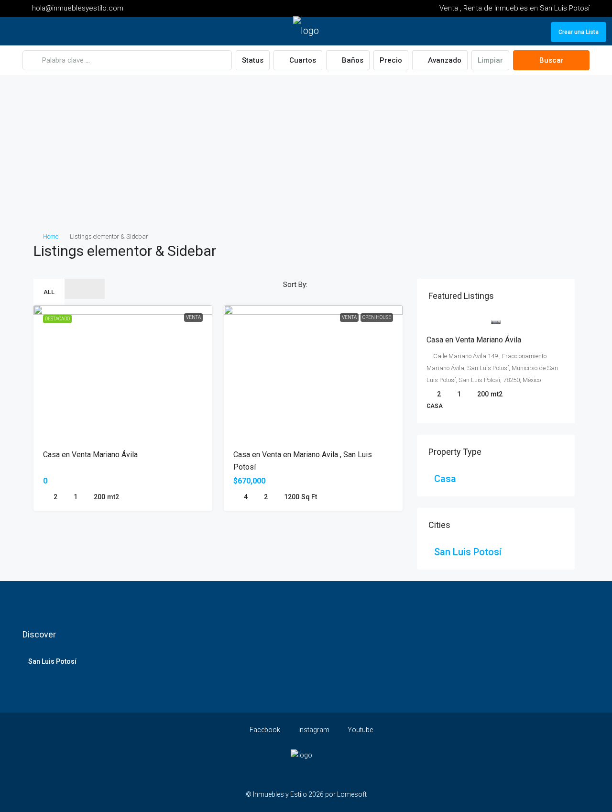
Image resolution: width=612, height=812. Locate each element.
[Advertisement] (306, 159)
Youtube (359, 730)
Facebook (264, 730)
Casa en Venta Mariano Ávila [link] (90, 454)
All (49, 292)
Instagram (313, 730)
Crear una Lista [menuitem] (578, 32)
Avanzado (443, 60)
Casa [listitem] (445, 478)
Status (252, 60)
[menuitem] (536, 32)
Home (50, 236)
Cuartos (301, 60)
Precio (391, 60)
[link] (496, 320)
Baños (351, 60)
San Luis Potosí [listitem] (468, 552)
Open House (376, 317)
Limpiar (490, 60)
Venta (193, 317)
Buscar (551, 60)
